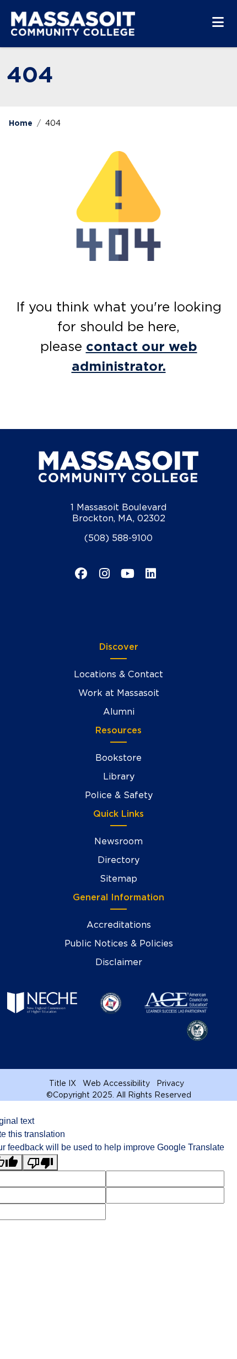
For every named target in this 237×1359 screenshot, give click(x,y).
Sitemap (118, 878)
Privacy (170, 1083)
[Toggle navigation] (218, 22)
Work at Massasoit (118, 693)
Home (21, 123)
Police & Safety (119, 795)
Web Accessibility (116, 1083)
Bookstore (118, 758)
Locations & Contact (118, 674)
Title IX (62, 1083)
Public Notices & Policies (118, 943)
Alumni (118, 711)
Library (118, 776)
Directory (118, 860)
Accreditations (119, 925)
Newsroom (118, 841)
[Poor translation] (40, 1162)
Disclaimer (118, 962)
